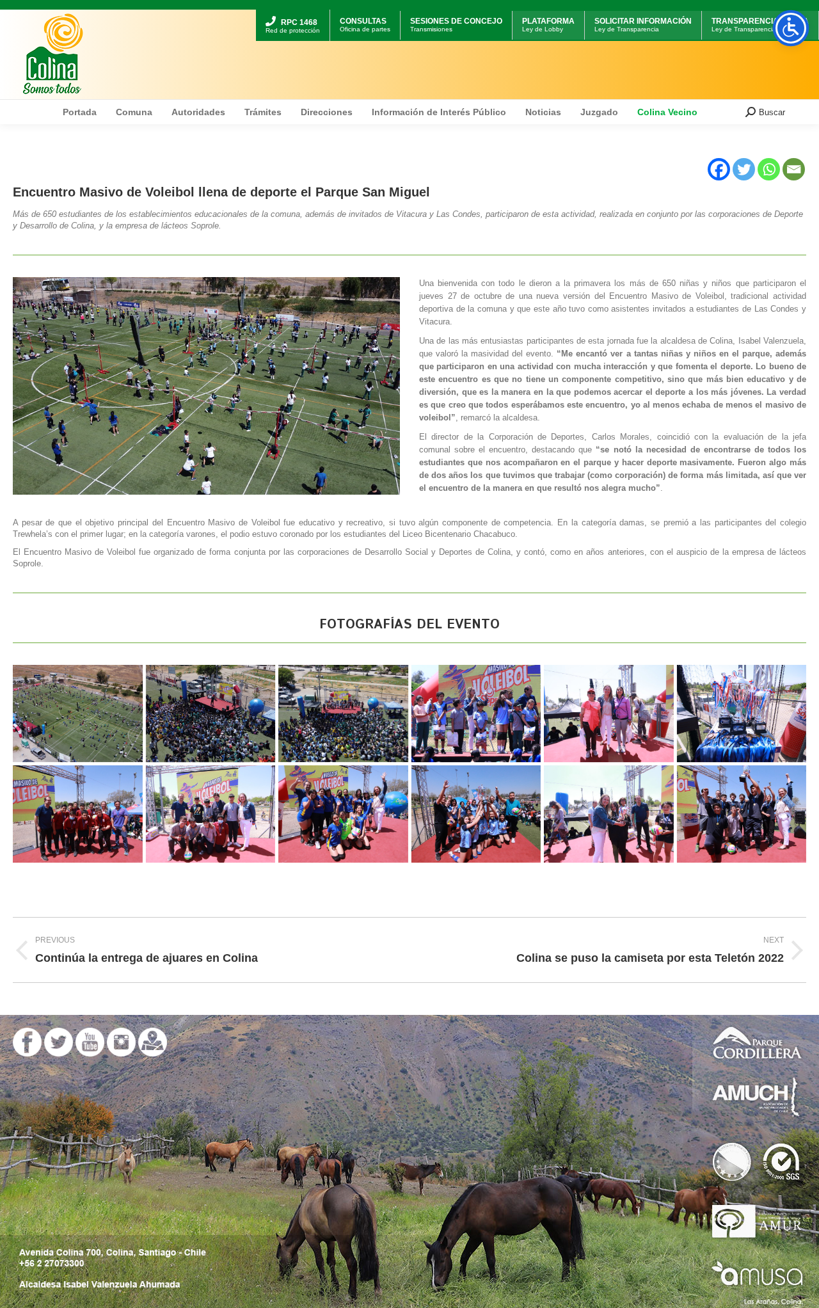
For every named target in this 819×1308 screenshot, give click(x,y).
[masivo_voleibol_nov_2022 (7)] (211, 814)
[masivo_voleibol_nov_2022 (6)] (742, 713)
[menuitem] (293, 11)
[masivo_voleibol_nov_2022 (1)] (78, 713)
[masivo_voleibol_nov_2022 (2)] (78, 814)
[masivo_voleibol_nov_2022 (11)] (476, 814)
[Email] (794, 169)
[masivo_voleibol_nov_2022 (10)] (609, 814)
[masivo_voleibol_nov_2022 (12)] (343, 713)
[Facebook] (719, 169)
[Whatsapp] (769, 169)
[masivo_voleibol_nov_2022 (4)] (476, 713)
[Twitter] (744, 169)
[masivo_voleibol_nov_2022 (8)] (343, 814)
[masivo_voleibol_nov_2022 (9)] (742, 814)
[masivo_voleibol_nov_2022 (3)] (609, 713)
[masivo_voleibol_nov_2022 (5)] (211, 713)
